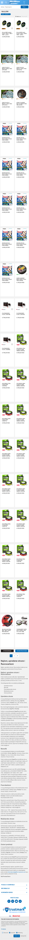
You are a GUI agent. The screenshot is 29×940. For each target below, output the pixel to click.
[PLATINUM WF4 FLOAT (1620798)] (7, 304)
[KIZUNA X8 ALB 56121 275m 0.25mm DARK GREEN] (22, 199)
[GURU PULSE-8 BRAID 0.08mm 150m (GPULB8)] (7, 59)
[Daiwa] (18, 625)
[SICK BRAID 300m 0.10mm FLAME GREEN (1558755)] (7, 445)
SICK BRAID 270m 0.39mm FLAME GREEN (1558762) (21, 349)
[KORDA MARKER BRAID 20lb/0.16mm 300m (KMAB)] (22, 269)
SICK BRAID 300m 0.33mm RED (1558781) (21, 595)
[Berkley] (18, 344)
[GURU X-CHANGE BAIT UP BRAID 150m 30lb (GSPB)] (22, 94)
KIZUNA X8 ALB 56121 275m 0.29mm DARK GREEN (7, 244)
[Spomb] (4, 625)
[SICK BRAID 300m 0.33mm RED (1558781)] (22, 585)
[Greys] (4, 309)
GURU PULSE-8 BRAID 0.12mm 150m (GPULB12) (7, 103)
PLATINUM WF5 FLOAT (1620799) (21, 314)
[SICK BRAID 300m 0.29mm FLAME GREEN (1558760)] (7, 550)
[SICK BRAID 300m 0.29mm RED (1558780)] (22, 550)
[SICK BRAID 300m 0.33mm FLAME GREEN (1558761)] (7, 585)
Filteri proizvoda (22, 651)
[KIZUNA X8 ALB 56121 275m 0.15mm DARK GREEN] (22, 129)
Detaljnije (3, 929)
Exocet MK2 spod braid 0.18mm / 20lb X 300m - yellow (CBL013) (22, 33)
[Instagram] (12, 901)
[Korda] (18, 274)
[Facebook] (8, 901)
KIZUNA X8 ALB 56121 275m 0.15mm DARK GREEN (21, 139)
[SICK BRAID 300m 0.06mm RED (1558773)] (7, 410)
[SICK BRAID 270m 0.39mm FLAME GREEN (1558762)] (22, 340)
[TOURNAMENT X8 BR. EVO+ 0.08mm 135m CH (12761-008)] (22, 620)
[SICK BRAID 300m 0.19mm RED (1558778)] (7, 515)
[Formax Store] (14, 2)
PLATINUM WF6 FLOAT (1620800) (6, 349)
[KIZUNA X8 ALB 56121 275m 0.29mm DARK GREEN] (7, 234)
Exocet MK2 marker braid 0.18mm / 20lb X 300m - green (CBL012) (7, 33)
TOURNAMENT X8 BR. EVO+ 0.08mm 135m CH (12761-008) (22, 630)
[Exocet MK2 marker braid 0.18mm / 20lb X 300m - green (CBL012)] (7, 24)
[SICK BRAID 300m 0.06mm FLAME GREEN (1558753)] (22, 375)
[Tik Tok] (20, 901)
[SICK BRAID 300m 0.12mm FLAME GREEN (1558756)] (22, 445)
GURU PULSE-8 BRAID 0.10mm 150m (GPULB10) (21, 68)
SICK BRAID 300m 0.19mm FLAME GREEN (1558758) (21, 490)
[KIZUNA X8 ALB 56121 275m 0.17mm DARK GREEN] (7, 164)
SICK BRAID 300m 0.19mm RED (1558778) (6, 525)
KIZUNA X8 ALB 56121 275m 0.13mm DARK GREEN (7, 139)
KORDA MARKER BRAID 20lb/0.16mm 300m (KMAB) (21, 279)
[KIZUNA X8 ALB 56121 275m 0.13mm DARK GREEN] (7, 129)
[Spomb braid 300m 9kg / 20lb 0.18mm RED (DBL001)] (7, 620)
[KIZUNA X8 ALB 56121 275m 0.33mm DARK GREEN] (22, 234)
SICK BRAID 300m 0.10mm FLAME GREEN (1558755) (6, 455)
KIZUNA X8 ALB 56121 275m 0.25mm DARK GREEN (21, 209)
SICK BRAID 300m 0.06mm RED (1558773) (6, 419)
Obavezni (6, 932)
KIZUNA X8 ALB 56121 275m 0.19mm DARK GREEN (21, 174)
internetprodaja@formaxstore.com (17, 872)
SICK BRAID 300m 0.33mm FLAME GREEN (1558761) (6, 595)
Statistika (13, 932)
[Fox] (4, 28)
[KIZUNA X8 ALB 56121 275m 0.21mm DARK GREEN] (7, 199)
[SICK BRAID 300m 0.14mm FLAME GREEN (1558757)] (7, 480)
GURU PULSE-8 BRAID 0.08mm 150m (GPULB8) (7, 68)
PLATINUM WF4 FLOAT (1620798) (6, 314)
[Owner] (4, 134)
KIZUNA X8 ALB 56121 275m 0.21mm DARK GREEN (7, 209)
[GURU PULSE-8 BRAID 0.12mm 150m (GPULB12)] (7, 94)
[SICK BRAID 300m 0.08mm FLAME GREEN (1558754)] (22, 410)
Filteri (24, 7)
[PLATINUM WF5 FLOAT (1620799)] (22, 304)
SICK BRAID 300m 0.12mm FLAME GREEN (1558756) (21, 455)
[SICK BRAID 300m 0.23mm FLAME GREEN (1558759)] (22, 515)
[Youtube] (16, 901)
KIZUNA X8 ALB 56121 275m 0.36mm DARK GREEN (7, 279)
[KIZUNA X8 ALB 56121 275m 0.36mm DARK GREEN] (7, 269)
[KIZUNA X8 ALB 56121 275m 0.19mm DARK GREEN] (22, 164)
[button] (6, 2)
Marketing (20, 932)
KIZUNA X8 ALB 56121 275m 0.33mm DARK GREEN (21, 244)
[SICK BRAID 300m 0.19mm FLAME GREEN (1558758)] (22, 480)
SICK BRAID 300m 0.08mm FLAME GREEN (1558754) (21, 419)
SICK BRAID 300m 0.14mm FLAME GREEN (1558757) (6, 490)
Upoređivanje (7, 651)
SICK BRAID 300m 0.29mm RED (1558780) (21, 560)
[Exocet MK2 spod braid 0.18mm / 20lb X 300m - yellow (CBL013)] (22, 24)
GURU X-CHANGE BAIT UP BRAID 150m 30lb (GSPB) (22, 103)
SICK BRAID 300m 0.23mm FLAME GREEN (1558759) (21, 525)
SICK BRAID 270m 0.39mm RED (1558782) (6, 384)
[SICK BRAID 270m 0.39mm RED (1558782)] (7, 375)
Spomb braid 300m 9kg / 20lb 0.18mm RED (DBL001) (6, 630)
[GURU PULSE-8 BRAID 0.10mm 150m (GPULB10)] (22, 59)
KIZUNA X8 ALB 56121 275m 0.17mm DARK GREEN (7, 174)
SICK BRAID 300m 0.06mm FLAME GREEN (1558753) (21, 384)
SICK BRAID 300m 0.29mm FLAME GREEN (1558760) (6, 560)
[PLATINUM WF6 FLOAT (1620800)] (7, 340)
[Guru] (4, 64)
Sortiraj (2, 7)
